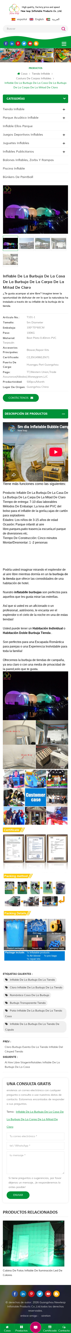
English (39, 19)
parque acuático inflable (20, 118)
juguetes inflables (16, 143)
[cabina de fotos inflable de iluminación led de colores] (33, 1244)
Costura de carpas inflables (33, 78)
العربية (55, 19)
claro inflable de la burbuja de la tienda (36, 987)
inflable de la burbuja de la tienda (32, 979)
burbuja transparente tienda (28, 1003)
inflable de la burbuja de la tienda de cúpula (32, 1026)
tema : (35, 1119)
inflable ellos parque (18, 126)
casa (24, 73)
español (22, 19)
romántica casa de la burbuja (29, 995)
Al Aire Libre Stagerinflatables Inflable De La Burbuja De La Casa (32, 1065)
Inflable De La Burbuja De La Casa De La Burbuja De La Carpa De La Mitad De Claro (35, 1119)
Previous (2, 1246)
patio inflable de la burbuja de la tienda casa (33, 1013)
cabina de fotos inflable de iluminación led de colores (32, 1273)
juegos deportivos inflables (23, 135)
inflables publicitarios (18, 151)
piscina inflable (14, 168)
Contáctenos (19, 397)
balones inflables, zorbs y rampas (28, 160)
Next (65, 1246)
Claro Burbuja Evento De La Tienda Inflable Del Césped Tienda (34, 1049)
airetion (46, 1315)
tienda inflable (41, 73)
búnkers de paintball (18, 177)
